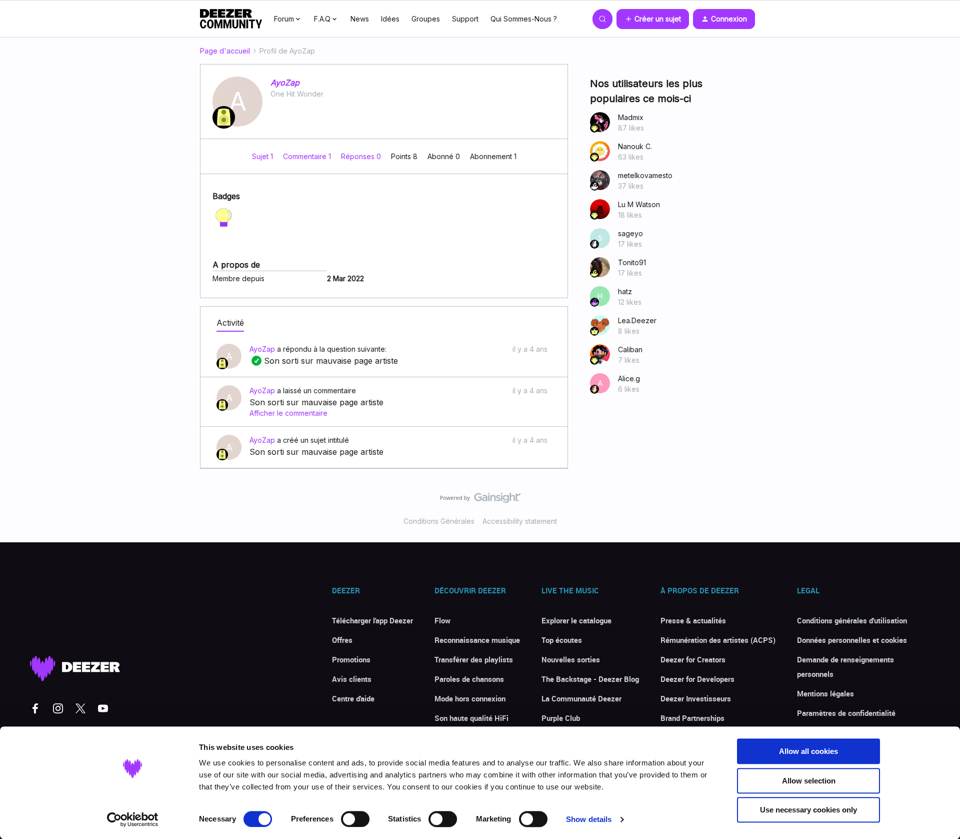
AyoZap (285, 83)
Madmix (631, 117)
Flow (442, 620)
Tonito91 (632, 262)
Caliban (630, 349)
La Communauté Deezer (582, 698)
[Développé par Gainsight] (480, 500)
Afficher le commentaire (289, 413)
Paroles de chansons (469, 679)
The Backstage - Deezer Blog (590, 679)
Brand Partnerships (692, 718)
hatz (625, 291)
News (359, 19)
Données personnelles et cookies (852, 640)
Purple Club (561, 718)
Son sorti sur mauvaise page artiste (324, 361)
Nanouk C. (635, 146)
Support (465, 19)
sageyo (630, 233)
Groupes (426, 19)
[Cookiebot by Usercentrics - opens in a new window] (132, 819)
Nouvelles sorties (571, 659)
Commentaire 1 (308, 156)
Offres (342, 640)
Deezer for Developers (697, 679)
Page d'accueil (225, 51)
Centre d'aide (353, 698)
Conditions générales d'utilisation (852, 620)
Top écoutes (562, 640)
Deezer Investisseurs (695, 698)
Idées (390, 19)
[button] (652, 19)
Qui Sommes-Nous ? (523, 19)
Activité (230, 323)
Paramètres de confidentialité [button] (846, 713)
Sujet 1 (263, 156)
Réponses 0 (362, 156)
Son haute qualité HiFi (471, 718)
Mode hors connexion (470, 698)
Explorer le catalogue (577, 620)
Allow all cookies (808, 751)
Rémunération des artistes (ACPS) (718, 640)
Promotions (351, 659)
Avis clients (352, 679)
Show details (589, 819)
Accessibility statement (519, 521)
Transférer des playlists (473, 659)
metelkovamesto (645, 175)
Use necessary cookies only (808, 809)
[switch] (355, 819)
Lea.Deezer (637, 320)
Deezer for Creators (693, 659)
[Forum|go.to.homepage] (231, 19)
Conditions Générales (439, 521)
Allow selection (809, 780)
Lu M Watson (639, 204)
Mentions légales (825, 693)
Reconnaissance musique (477, 640)
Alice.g (629, 378)
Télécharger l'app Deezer (372, 620)
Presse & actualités (693, 620)
